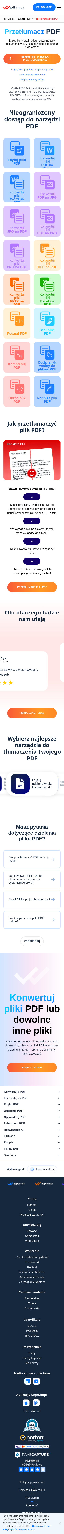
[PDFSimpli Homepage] (13, 7)
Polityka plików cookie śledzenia (19, 1529)
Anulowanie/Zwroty (32, 1277)
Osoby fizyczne (31, 1358)
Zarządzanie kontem (32, 1282)
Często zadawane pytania (32, 1257)
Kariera (32, 1204)
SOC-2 (32, 1325)
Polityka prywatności (32, 1482)
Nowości (31, 1231)
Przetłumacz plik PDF (32, 587)
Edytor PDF (24, 19)
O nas (32, 1209)
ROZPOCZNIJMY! (32, 1067)
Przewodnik (32, 1262)
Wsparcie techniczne (32, 1272)
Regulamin (32, 1497)
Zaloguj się (44, 7)
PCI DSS (32, 1330)
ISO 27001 (32, 1335)
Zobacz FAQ (32, 941)
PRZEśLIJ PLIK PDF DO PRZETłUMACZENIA (35, 58)
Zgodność (32, 1505)
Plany (32, 1353)
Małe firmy (31, 1363)
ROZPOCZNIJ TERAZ (32, 713)
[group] (32, 784)
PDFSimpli (8, 19)
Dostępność (31, 1308)
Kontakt (32, 1267)
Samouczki (32, 1236)
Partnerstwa (32, 1298)
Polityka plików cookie (32, 1490)
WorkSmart (32, 1240)
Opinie (32, 1303)
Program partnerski (32, 1214)
